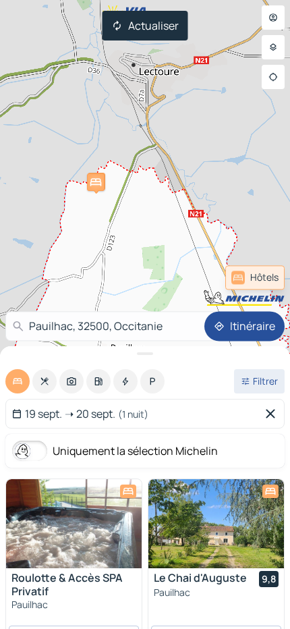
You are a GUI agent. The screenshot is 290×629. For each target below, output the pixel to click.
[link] (255, 277)
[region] (74, 523)
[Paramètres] (273, 47)
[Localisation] (273, 77)
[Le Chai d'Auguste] (216, 523)
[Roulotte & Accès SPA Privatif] (74, 523)
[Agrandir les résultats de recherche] (145, 353)
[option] (17, 381)
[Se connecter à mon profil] (273, 17)
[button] (96, 182)
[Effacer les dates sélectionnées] (273, 414)
